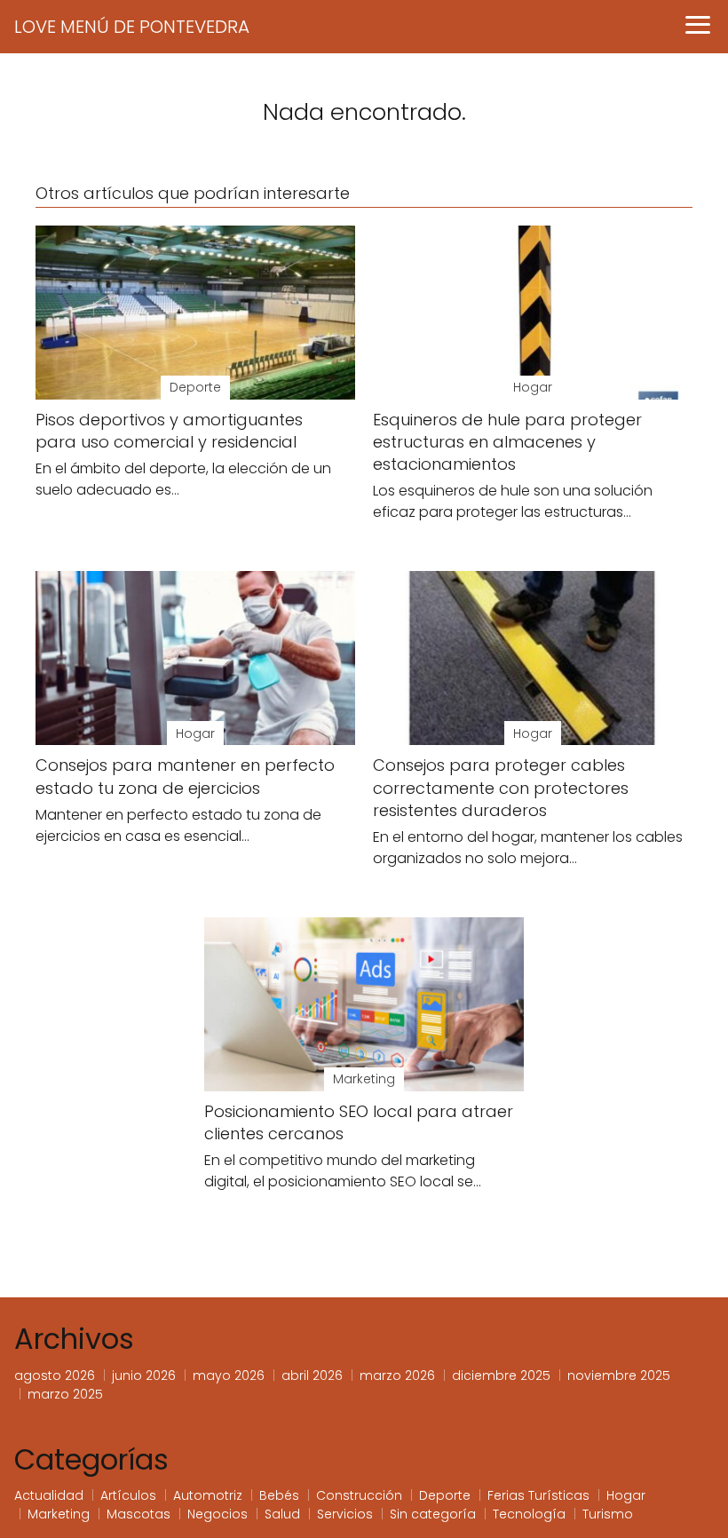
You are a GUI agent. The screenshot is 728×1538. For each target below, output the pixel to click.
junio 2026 (144, 1375)
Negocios (217, 1514)
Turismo (607, 1514)
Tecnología (529, 1514)
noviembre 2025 (618, 1375)
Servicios (345, 1514)
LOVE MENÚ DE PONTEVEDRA (131, 26)
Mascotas (138, 1514)
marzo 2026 (397, 1375)
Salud (282, 1514)
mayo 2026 (229, 1375)
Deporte (445, 1495)
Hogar (625, 1495)
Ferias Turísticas (538, 1495)
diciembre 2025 (501, 1375)
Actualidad (48, 1495)
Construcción (359, 1495)
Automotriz (207, 1495)
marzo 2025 (65, 1394)
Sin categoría (433, 1514)
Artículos (128, 1495)
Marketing (59, 1514)
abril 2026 (312, 1375)
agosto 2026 (54, 1375)
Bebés (279, 1495)
